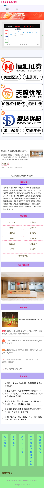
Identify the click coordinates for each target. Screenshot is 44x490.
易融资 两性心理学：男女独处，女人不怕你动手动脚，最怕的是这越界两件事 (23, 402)
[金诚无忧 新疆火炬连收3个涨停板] (10, 319)
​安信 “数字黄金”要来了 (13, 369)
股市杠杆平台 (22, 444)
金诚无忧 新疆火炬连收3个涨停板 (30, 319)
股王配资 (12, 222)
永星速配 (12, 244)
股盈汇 (12, 238)
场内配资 (14, 441)
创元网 (12, 249)
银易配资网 (33, 244)
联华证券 (33, 227)
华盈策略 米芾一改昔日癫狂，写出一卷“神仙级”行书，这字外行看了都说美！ (23, 418)
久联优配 (12, 233)
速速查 (12, 227)
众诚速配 (33, 222)
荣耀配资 (5, 164)
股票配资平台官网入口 (31, 450)
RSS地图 (26, 480)
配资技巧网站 (40, 444)
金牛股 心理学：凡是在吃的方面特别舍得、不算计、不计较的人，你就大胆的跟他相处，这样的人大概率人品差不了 (24, 393)
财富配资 (33, 249)
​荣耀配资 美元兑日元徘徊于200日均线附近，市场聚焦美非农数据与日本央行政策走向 (22, 332)
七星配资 (5, 441)
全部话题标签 (22, 255)
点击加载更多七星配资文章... (22, 175)
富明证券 (33, 233)
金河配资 (33, 238)
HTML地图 (33, 480)
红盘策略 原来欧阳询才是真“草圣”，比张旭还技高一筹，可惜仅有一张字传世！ (23, 410)
